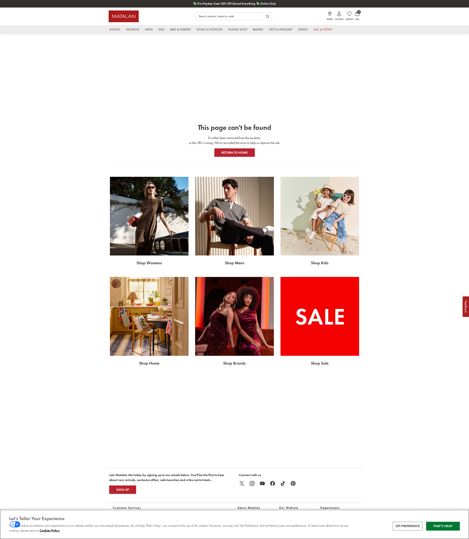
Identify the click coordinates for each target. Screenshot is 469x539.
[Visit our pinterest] (293, 483)
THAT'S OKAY (443, 526)
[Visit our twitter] (242, 483)
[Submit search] (267, 16)
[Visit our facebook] (273, 483)
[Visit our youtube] (262, 483)
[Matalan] (123, 16)
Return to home (234, 153)
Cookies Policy (50, 531)
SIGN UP (122, 490)
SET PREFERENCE (408, 526)
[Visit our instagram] (252, 483)
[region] (234, 524)
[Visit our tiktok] (283, 483)
